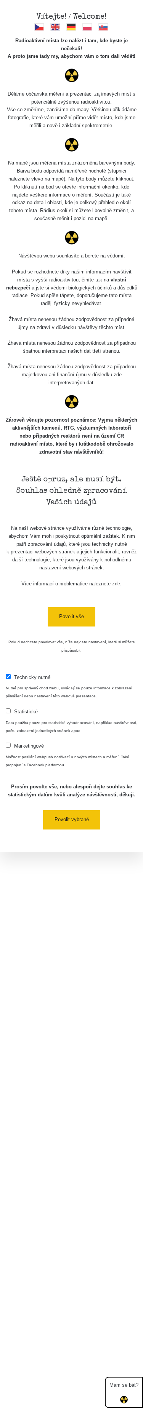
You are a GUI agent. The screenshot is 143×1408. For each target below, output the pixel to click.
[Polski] (87, 27)
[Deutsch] (71, 27)
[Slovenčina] (103, 27)
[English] (55, 27)
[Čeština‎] (39, 27)
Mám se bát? (123, 1385)
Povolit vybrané (72, 819)
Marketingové (29, 746)
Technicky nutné (32, 677)
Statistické (26, 711)
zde (116, 584)
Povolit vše (71, 616)
